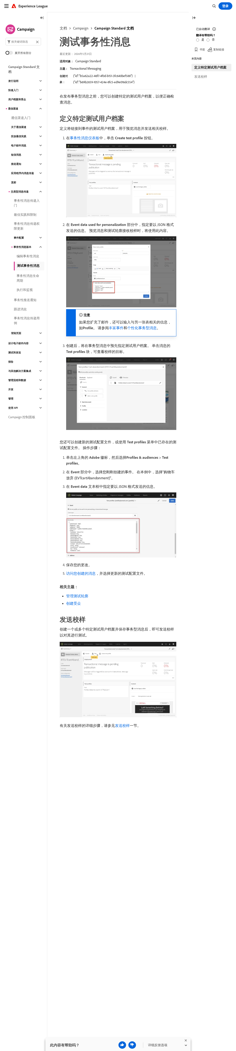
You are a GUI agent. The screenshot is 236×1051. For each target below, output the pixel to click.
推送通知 (16, 164)
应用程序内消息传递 (22, 173)
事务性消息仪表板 (84, 138)
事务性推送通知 (25, 300)
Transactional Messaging (85, 68)
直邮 (13, 182)
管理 (10, 398)
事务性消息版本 (22, 247)
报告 (10, 361)
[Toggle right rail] (194, 18)
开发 (10, 389)
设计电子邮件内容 (18, 343)
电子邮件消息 (18, 145)
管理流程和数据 (17, 380)
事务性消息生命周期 (28, 278)
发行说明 (13, 81)
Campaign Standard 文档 (114, 28)
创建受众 (73, 603)
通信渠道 (13, 108)
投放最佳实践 (18, 136)
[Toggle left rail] (42, 18)
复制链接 (218, 49)
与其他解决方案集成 (19, 371)
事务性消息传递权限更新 (27, 226)
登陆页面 (16, 333)
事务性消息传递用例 (27, 320)
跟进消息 (20, 309)
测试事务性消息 (28, 265)
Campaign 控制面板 (21, 417)
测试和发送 (14, 352)
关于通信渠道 (18, 127)
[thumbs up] (122, 1045)
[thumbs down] (132, 1045)
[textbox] (23, 41)
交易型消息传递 (20, 191)
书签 (202, 49)
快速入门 (13, 90)
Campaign (80, 28)
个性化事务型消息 (142, 328)
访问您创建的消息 (81, 573)
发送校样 (122, 725)
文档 (63, 28)
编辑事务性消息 (28, 256)
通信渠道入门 (20, 118)
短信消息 (16, 154)
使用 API (13, 407)
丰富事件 (116, 328)
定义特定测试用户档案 (210, 67)
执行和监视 (25, 290)
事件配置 (19, 237)
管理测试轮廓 (77, 596)
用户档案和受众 (17, 99)
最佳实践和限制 (25, 215)
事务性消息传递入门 (27, 202)
